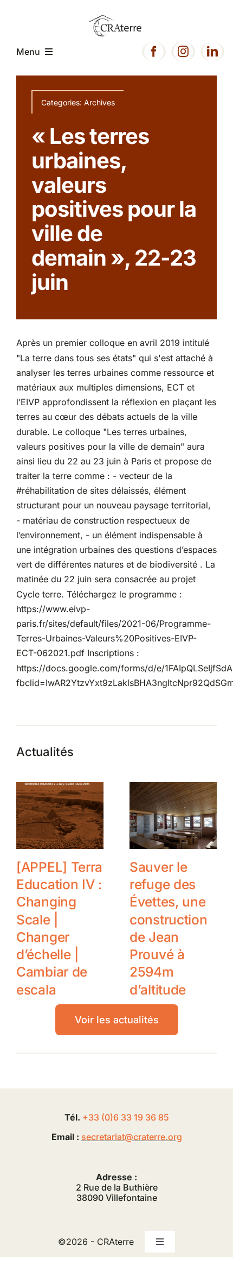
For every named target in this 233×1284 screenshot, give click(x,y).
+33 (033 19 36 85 (125, 1117)
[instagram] (183, 51)
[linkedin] (212, 51)
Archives (99, 102)
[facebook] (154, 51)
